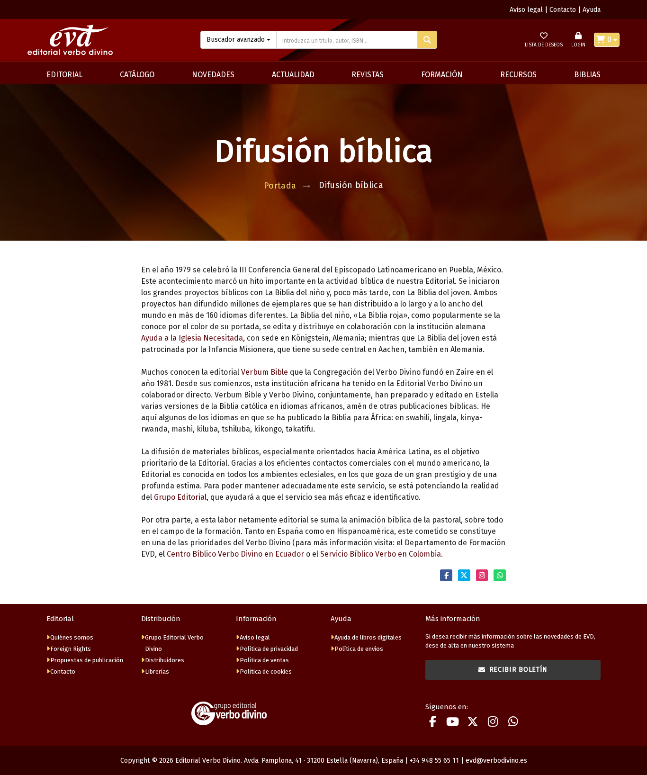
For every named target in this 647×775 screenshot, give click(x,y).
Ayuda (592, 10)
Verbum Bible (265, 372)
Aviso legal (526, 10)
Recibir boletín (518, 670)
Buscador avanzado (236, 40)
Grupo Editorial (180, 497)
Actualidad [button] (293, 74)
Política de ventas (264, 660)
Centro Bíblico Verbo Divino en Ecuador (235, 554)
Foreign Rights (70, 648)
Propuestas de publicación (86, 660)
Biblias (587, 74)
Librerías (157, 671)
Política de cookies (266, 671)
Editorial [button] (64, 74)
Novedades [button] (213, 74)
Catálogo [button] (137, 74)
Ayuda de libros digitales (368, 637)
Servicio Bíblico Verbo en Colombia (380, 554)
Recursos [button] (518, 74)
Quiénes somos (71, 637)
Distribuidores (164, 660)
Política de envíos (358, 648)
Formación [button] (442, 74)
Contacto (562, 10)
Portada (280, 185)
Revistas (367, 74)
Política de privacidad (269, 648)
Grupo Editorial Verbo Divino (174, 643)
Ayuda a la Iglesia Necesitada (192, 337)
